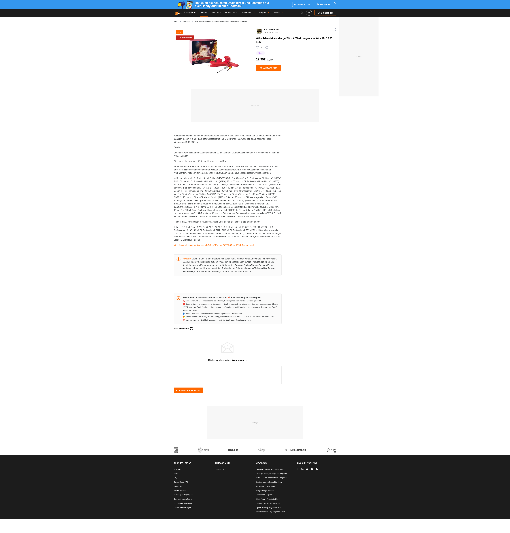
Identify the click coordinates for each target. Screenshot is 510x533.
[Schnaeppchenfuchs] (185, 13)
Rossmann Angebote (264, 495)
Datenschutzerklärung (183, 499)
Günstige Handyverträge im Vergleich (271, 473)
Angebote (186, 21)
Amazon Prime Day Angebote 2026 (270, 512)
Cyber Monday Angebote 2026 (269, 507)
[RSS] (317, 469)
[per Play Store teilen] (312, 469)
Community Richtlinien (183, 503)
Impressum (178, 486)
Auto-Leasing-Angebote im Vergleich (271, 478)
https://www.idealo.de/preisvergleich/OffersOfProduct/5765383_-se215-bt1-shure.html (214, 245)
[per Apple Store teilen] (307, 469)
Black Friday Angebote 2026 (268, 499)
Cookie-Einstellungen (182, 507)
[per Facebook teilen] (298, 469)
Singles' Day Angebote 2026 (268, 503)
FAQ (175, 478)
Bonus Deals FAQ (181, 482)
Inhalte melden (180, 490)
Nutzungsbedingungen (183, 495)
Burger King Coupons (265, 490)
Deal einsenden (325, 13)
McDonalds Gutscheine (265, 486)
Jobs (176, 473)
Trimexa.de (219, 469)
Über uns (177, 469)
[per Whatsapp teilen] (302, 469)
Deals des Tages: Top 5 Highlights (270, 469)
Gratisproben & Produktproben (269, 482)
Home (176, 21)
